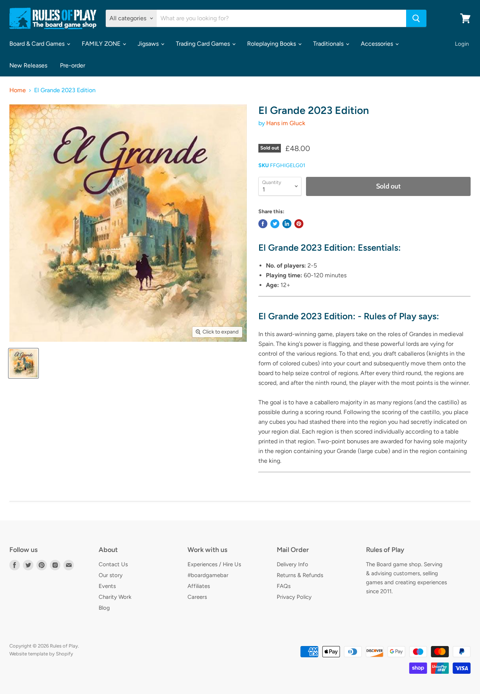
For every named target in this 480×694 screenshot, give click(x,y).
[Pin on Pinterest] (298, 223)
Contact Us (113, 564)
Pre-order (72, 65)
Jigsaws (149, 43)
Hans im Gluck (285, 123)
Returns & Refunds (300, 575)
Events (107, 586)
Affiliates (199, 586)
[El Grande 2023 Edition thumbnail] (23, 363)
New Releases (28, 65)
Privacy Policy (294, 597)
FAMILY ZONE (102, 43)
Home (17, 90)
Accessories (377, 43)
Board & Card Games (37, 43)
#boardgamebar (208, 575)
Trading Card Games (203, 43)
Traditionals (329, 43)
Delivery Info (292, 564)
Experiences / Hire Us (214, 564)
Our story (111, 575)
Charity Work (115, 597)
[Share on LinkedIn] (286, 223)
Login (462, 43)
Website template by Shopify (41, 654)
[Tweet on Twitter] (274, 223)
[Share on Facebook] (262, 223)
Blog (104, 607)
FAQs (284, 586)
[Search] (416, 18)
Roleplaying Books (272, 43)
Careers (197, 597)
